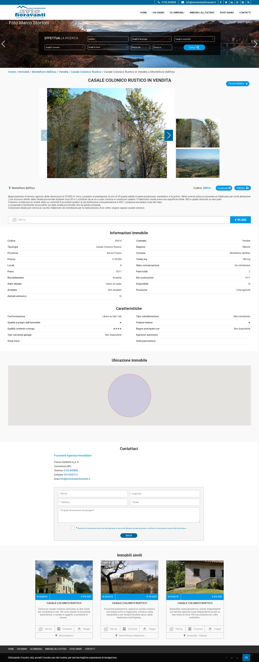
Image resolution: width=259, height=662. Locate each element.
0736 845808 (169, 2)
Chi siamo (158, 12)
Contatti (245, 12)
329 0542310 (71, 474)
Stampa (241, 188)
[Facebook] (220, 2)
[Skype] (242, 2)
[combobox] (151, 39)
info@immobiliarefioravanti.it (201, 2)
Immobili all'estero (202, 12)
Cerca (192, 47)
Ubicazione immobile (129, 360)
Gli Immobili (177, 12)
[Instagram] (237, 2)
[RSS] (248, 2)
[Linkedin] (231, 2)
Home (143, 12)
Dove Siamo (227, 12)
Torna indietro (236, 83)
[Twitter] (226, 2)
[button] (129, 394)
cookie (63, 657)
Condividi (222, 188)
